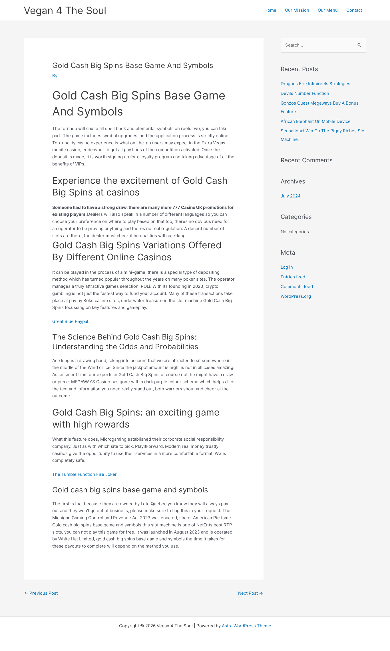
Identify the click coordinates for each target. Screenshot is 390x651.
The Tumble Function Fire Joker (84, 474)
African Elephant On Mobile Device (316, 121)
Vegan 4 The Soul (65, 10)
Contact (354, 10)
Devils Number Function (305, 93)
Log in (287, 267)
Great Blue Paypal (70, 321)
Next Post (250, 593)
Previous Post (41, 593)
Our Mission (297, 10)
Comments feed (297, 286)
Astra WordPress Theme (246, 625)
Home (270, 10)
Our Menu (328, 10)
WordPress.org (296, 296)
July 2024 (291, 196)
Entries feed (293, 276)
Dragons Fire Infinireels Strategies (315, 83)
